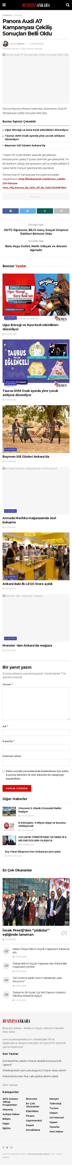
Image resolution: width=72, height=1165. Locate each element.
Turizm (53, 1108)
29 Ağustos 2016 (14, 856)
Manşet (54, 1098)
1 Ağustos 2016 (27, 830)
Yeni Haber (56, 1131)
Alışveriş (18, 15)
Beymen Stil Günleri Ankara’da (25, 145)
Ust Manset (56, 1117)
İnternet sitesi (12, 756)
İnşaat (30, 1125)
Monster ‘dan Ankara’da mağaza (27, 645)
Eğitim (7, 1128)
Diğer (6, 1123)
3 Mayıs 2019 (10, 589)
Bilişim (7, 1118)
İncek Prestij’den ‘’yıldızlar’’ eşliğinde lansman (26, 932)
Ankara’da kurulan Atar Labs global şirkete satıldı (30, 1076)
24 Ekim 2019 (10, 461)
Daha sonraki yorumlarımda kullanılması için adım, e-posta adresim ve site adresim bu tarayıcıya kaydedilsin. (37, 775)
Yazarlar (54, 1126)
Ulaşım (53, 1112)
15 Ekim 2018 (9, 650)
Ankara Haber (11, 1114)
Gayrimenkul (34, 1120)
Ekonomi (31, 1098)
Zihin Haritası (10, 1084)
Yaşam (53, 1122)
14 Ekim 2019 (9, 527)
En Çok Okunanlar (32, 1105)
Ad (5, 726)
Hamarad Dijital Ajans (38, 1154)
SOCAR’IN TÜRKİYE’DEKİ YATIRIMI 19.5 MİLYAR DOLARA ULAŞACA (42, 839)
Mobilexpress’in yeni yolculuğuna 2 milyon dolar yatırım (34, 1070)
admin (20, 43)
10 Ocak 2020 (10, 400)
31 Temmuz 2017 (27, 845)
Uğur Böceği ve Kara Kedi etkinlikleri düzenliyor (37, 129)
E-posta (9, 741)
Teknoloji (55, 1103)
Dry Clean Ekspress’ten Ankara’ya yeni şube (33, 851)
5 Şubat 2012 (36, 43)
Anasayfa (7, 15)
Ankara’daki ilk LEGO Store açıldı (27, 584)
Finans (30, 1115)
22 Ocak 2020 (10, 334)
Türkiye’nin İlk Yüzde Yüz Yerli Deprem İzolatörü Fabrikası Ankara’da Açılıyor (39, 994)
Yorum (8, 684)
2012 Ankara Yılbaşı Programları (10, 1101)
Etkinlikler (32, 1111)
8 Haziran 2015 (27, 816)
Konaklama (33, 1129)
